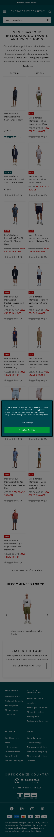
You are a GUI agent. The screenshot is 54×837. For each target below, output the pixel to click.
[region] (27, 418)
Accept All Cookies (27, 430)
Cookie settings (27, 422)
